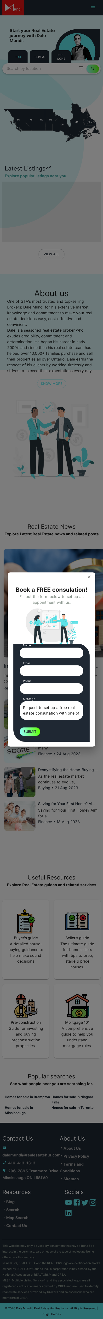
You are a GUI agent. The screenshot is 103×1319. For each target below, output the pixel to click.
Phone (27, 681)
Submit (29, 731)
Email (26, 663)
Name (27, 645)
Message (29, 699)
